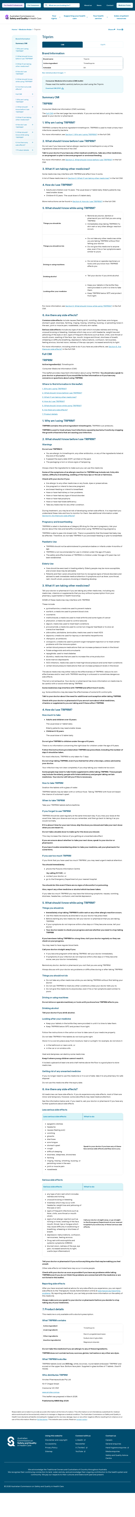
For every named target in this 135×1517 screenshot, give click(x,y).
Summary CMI (21, 43)
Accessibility (50, 1444)
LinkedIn (79, 1440)
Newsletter (80, 1444)
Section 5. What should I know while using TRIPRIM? (88, 306)
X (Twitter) (80, 1447)
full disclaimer (42, 1419)
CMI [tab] (62, 45)
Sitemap (48, 1451)
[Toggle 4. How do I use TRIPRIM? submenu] (33, 125)
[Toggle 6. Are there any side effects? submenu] (33, 142)
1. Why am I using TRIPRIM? (22, 50)
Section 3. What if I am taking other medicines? (89, 178)
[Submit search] (46, 5)
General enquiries (113, 1444)
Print (119, 29)
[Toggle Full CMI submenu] (33, 94)
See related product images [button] (52, 73)
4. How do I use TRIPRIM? (21, 72)
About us (88, 5)
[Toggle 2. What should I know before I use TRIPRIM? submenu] (33, 107)
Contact (110, 5)
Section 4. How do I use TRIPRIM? (88, 201)
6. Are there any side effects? (23, 88)
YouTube (79, 1451)
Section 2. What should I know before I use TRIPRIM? (89, 160)
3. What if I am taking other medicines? (23, 65)
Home (14, 29)
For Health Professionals (13, 5)
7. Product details (22, 150)
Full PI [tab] (103, 45)
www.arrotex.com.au (50, 1392)
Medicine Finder (125, 5)
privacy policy (81, 1419)
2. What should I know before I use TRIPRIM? (24, 57)
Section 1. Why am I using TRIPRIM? (81, 134)
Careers (109, 1440)
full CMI (49, 113)
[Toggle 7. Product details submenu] (33, 150)
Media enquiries (113, 1451)
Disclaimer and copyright (56, 1440)
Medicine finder (25, 29)
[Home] (22, 1442)
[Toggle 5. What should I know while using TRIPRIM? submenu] (33, 132)
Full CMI (19, 94)
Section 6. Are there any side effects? (58, 516)
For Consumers (33, 5)
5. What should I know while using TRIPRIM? (24, 80)
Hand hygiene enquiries (116, 1447)
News (99, 5)
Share (110, 29)
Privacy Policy (51, 1447)
